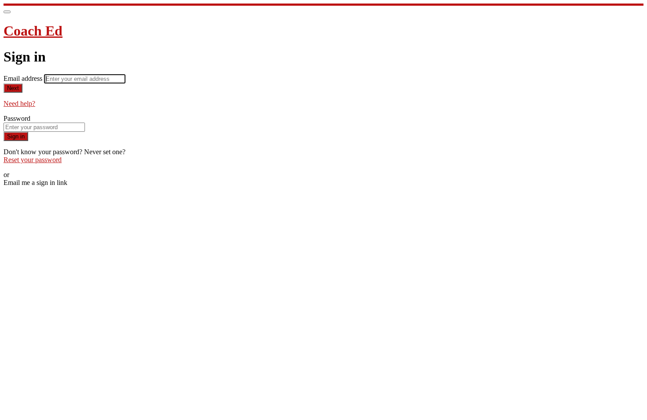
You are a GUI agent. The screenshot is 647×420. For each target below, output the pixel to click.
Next (13, 88)
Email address (24, 78)
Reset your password (33, 159)
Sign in (16, 136)
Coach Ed (33, 31)
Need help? (19, 103)
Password (17, 118)
